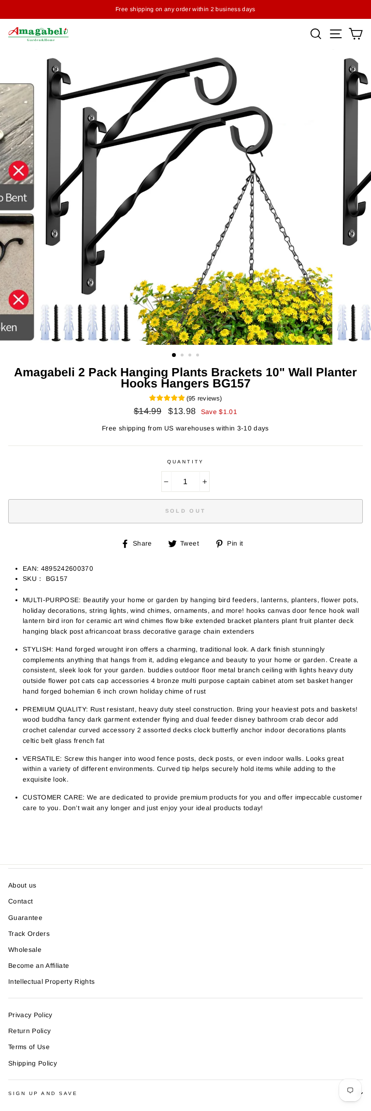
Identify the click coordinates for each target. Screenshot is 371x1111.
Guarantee (25, 917)
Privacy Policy (30, 1015)
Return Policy (29, 1031)
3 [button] (190, 356)
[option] (185, 197)
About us (22, 885)
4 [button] (198, 356)
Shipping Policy (32, 1063)
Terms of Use (29, 1047)
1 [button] (174, 355)
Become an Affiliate (38, 965)
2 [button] (183, 356)
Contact (20, 901)
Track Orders (29, 933)
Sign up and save (43, 1093)
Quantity (185, 461)
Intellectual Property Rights (51, 981)
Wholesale (25, 949)
